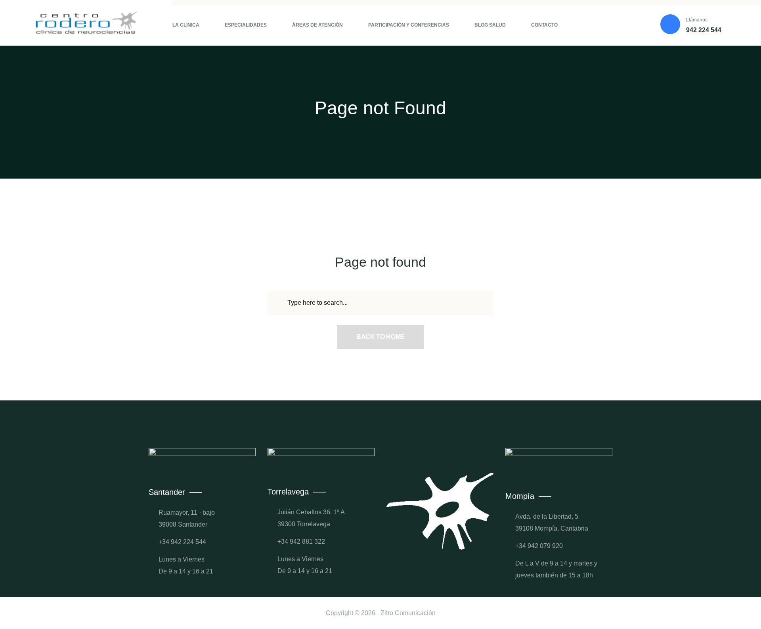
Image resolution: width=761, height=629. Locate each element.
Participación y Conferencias (408, 25)
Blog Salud (490, 25)
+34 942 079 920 (539, 545)
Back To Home (380, 336)
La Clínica (185, 25)
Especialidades (246, 25)
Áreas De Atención (317, 25)
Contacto (544, 25)
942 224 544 (703, 30)
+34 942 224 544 (182, 542)
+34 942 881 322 (301, 541)
